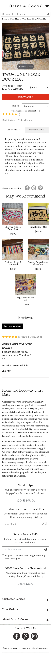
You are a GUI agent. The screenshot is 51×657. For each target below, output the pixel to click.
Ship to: (15, 105)
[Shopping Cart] (47, 7)
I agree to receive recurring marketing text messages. (25, 557)
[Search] (48, 14)
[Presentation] (27, 187)
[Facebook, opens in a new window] (16, 636)
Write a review (12, 326)
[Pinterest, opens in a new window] (25, 636)
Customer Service (13, 598)
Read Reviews (9, 120)
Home (4, 19)
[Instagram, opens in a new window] (34, 636)
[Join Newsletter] (44, 524)
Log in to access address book (26, 111)
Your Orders (10, 609)
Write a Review (25, 120)
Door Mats (14, 19)
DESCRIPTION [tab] (13, 130)
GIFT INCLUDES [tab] (36, 130)
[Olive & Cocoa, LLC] (25, 5)
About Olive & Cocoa (15, 619)
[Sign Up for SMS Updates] (45, 549)
